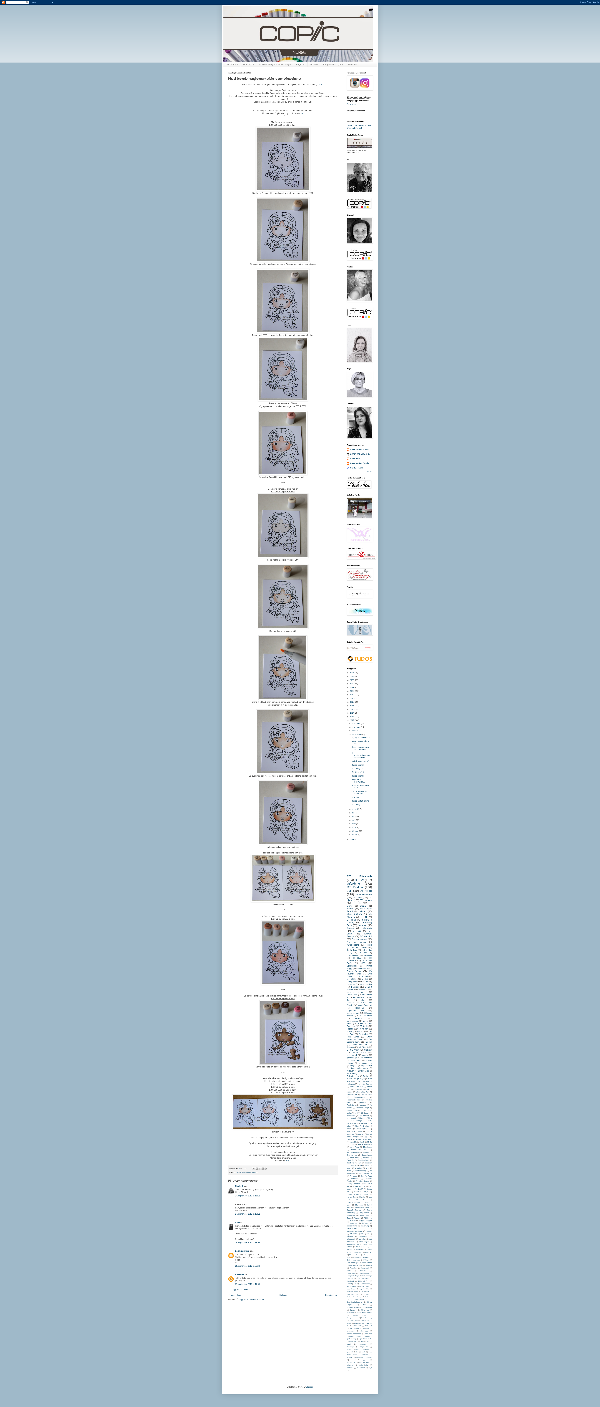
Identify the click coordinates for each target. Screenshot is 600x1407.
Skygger (366, 1152)
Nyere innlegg (235, 1295)
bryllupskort (352, 1055)
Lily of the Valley (365, 1118)
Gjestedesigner (359, 939)
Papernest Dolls (355, 1010)
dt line (349, 1031)
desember (356, 723)
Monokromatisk (365, 1063)
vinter (349, 1024)
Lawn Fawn (354, 1147)
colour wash (364, 1331)
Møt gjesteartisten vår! (361, 761)
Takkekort (350, 1312)
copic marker (366, 984)
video (365, 1021)
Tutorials (314, 64)
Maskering (359, 1205)
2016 (352, 706)
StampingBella (352, 1110)
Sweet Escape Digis (356, 1079)
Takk (349, 1218)
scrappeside (364, 1360)
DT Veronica (366, 1016)
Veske (349, 1323)
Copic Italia (355, 459)
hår (368, 1234)
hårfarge (350, 1236)
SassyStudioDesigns (354, 1302)
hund (349, 1344)
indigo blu (364, 1347)
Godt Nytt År (352, 1094)
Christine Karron (362, 1181)
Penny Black (352, 982)
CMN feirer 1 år (358, 772)
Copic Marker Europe (359, 450)
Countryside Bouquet (361, 1257)
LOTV (352, 1144)
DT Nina (357, 958)
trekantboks (363, 1365)
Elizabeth (239, 1186)
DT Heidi (357, 897)
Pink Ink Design (353, 1294)
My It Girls (364, 1289)
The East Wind (363, 1160)
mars (354, 827)
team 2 (360, 1031)
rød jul (364, 992)
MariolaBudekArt (365, 1005)
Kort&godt (350, 1281)
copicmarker (366, 1066)
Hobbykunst (351, 1273)
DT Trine (351, 920)
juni (353, 817)
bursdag (362, 925)
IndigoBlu (353, 1142)
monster (365, 1354)
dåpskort (360, 1134)
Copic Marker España (359, 463)
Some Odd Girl (356, 1087)
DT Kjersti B (366, 936)
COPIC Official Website (360, 454)
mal (363, 1352)
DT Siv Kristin (353, 1050)
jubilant (349, 1349)
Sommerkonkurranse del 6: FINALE (360, 748)
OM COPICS (232, 64)
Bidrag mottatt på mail (361, 801)
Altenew (350, 1047)
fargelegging (246, 1172)
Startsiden (283, 1295)
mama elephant (359, 1045)
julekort (350, 908)
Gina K (349, 1139)
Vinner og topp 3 (362, 1129)
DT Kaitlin (364, 1026)
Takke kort (365, 1310)
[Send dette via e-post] (253, 1168)
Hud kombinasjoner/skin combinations (361, 755)
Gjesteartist (351, 966)
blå (368, 1089)
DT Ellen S (363, 1047)
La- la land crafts (365, 1144)
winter (349, 1171)
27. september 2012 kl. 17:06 (247, 1284)
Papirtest (365, 1291)
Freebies (352, 64)
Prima (367, 1294)
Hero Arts (355, 1060)
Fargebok (368, 1265)
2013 (352, 717)
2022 (352, 684)
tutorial (254, 1172)
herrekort (368, 1163)
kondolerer (364, 1236)
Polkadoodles (353, 1076)
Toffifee (352, 1220)
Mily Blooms (351, 1286)
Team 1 (350, 1129)
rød (356, 1113)
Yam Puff (368, 1325)
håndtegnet (363, 1344)
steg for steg (364, 1362)
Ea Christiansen (242, 1251)
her (302, 113)
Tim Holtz (350, 1163)
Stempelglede (367, 1155)
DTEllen (366, 1260)
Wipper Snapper (365, 1220)
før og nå (353, 1234)
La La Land (363, 976)
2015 (352, 709)
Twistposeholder (352, 1318)
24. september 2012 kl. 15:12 (247, 1196)
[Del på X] (259, 1168)
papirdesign (363, 968)
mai (353, 820)
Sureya (366, 1157)
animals (366, 1328)
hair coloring (353, 1341)
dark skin (368, 1333)
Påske (365, 1076)
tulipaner (350, 1368)
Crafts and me (359, 1186)
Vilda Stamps (359, 1323)
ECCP (360, 1189)
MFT (356, 1284)
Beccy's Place (366, 1176)
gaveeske (362, 1102)
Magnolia (367, 928)
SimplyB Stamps (354, 1210)
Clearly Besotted (353, 1184)
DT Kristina (355, 887)
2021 (352, 687)
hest (362, 1341)
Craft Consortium (353, 1260)
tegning (349, 1092)
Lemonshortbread (353, 1202)
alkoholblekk (354, 1328)
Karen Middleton (363, 1278)
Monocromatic (359, 1097)
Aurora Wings (354, 971)
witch (358, 1247)
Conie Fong (352, 995)
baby (359, 1163)
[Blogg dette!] (256, 1168)
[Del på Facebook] (262, 1168)
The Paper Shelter (359, 947)
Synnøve (353, 1310)
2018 (352, 698)
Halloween (351, 1084)
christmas (351, 984)
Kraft (362, 1142)
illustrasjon (359, 1018)
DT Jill (239, 1172)
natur (367, 1165)
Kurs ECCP (248, 64)
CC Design (365, 1113)
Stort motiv (354, 1157)
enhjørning (365, 1226)
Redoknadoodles (353, 1152)
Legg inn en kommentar (242, 1290)
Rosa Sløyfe (353, 1037)
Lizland (363, 1000)
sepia (349, 1168)
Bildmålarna (355, 1179)
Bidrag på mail (358, 765)
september (356, 734)
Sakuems (368, 1297)
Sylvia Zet (351, 1160)
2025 (352, 673)
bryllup (363, 1110)
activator (353, 1223)
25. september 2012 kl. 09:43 (247, 1266)
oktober (355, 731)
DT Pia (365, 979)
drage (351, 1336)
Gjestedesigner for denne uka (359, 792)
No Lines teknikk (356, 942)
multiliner (350, 1357)
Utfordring (353, 883)
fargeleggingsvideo (359, 1068)
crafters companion (354, 1333)
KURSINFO (356, 797)
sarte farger (364, 1242)
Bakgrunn (355, 987)
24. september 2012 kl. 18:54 (247, 1242)
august (355, 809)
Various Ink (365, 1320)
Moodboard (359, 1008)
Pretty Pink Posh (359, 1150)
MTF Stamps (356, 1121)
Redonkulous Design (354, 1297)
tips (367, 1168)
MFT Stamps (352, 979)
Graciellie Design (361, 1192)
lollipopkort (351, 1239)
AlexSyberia (351, 1105)
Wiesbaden (357, 1325)
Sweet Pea (364, 1215)
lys (357, 1352)
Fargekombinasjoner (333, 64)
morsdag (362, 1239)
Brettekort (363, 989)
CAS (363, 963)
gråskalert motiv (366, 1339)
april (354, 824)
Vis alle (369, 471)
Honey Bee (351, 1197)
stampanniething (353, 1244)
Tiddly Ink (368, 1218)
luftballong (365, 1349)
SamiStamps (359, 1299)
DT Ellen (363, 953)
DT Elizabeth (359, 876)
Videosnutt (358, 1089)
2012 (352, 720)
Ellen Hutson (367, 1263)
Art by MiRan (366, 1058)
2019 (352, 695)
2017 (352, 702)
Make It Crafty (354, 914)
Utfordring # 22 (358, 769)
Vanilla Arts (354, 1320)
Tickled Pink (359, 1315)
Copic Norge (351, 104)
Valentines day (366, 1318)
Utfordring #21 (358, 804)
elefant (359, 1336)
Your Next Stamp (354, 1131)
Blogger (309, 1387)
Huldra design (364, 1273)
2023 (352, 680)
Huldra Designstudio (364, 1139)
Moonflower (351, 1289)
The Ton (368, 1042)
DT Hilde (368, 955)
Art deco (353, 1176)
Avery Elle (358, 1252)
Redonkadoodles (353, 1100)
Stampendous (364, 1213)
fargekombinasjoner (354, 1231)
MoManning (352, 1073)
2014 (352, 713)
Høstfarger (351, 1116)
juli (353, 813)
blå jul (365, 982)
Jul (349, 890)
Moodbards (367, 1147)
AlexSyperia (360, 1249)
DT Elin (357, 903)
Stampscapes (367, 1307)
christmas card (353, 1013)
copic (369, 945)
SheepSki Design (362, 1126)
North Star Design (362, 1108)
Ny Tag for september (361, 738)
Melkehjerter (365, 1284)
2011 (352, 839)
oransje (369, 1357)
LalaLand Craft (366, 1094)
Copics (350, 928)
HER (288, 1161)
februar (355, 831)
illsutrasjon (350, 1347)
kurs (356, 1349)
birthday (365, 1223)
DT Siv (359, 880)
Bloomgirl (368, 1252)
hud (368, 1341)
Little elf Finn (363, 1281)
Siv (364, 1305)
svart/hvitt (358, 1168)
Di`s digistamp (363, 1081)
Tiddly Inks (352, 950)
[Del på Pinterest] (265, 1168)
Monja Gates (364, 1286)
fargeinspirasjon (353, 1228)
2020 (352, 691)
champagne (351, 1331)
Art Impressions (365, 1173)
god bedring (351, 1339)
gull (361, 1234)
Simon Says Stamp (362, 1207)
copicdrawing (352, 1226)
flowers (367, 1336)
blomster (350, 992)
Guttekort (368, 1050)
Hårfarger (362, 1105)
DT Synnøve (358, 997)
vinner (363, 911)
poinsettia (353, 1360)
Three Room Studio (364, 1312)
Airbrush (350, 1071)
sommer (350, 1003)
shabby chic (351, 1362)
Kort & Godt (351, 1118)
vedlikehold (361, 1368)
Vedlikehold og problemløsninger (275, 64)
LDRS (369, 1142)
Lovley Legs (363, 1071)
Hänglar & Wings (353, 1276)
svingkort (350, 1365)
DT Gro (357, 931)
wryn (370, 1368)
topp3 (366, 1137)
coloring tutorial (353, 955)
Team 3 (357, 1218)
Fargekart (300, 64)
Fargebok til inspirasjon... (358, 780)
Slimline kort (362, 1029)
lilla (361, 1165)
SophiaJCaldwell (353, 1307)
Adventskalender (363, 894)
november (356, 727)
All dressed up (360, 1171)
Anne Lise (239, 1274)
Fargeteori (365, 1268)
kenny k (353, 1165)
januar (355, 835)
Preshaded (363, 1034)
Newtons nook (352, 1291)
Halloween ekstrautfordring (357, 1194)
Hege (237, 1222)
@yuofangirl (352, 1058)
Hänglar (362, 1197)
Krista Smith (359, 1052)
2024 (352, 676)
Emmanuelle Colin (355, 1265)
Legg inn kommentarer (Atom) (251, 1300)
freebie (369, 1231)
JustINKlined (364, 1116)
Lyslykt (349, 1284)
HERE (320, 84)
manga (365, 1055)
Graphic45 (363, 1270)
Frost (348, 1270)
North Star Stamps (365, 1084)
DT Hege (366, 890)
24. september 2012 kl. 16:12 (247, 1214)
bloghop (353, 1066)
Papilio (350, 1029)
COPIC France (356, 468)
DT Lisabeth (366, 900)
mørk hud (359, 1357)
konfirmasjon (352, 1021)
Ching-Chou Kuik (362, 1092)
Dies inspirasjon (353, 1263)
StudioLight (351, 1215)
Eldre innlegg (331, 1295)
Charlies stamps (355, 1255)
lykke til (349, 1352)
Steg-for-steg (352, 1155)
